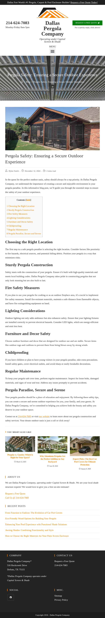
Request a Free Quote (15, 493)
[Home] (22, 82)
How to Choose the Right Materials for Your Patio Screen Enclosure (37, 536)
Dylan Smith (14, 171)
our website (44, 416)
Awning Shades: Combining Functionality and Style (29, 530)
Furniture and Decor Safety (20, 222)
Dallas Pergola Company (52, 28)
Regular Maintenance (17, 229)
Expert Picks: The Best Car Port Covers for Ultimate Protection (85, 462)
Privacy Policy (61, 600)
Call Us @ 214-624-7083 (17, 497)
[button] (52, 51)
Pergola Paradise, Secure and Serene (24, 233)
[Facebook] (11, 597)
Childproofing (14, 226)
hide (28, 200)
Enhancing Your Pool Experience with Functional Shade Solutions (36, 524)
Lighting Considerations (18, 218)
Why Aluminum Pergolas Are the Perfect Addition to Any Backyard (52, 459)
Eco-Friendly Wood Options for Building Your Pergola (30, 518)
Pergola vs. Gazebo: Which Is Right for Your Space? (20, 456)
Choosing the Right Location (20, 206)
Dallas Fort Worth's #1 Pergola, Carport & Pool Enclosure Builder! (52, 2)
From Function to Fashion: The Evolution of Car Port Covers (33, 512)
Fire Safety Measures (17, 214)
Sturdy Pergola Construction (20, 210)
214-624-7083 (17, 22)
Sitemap (58, 595)
